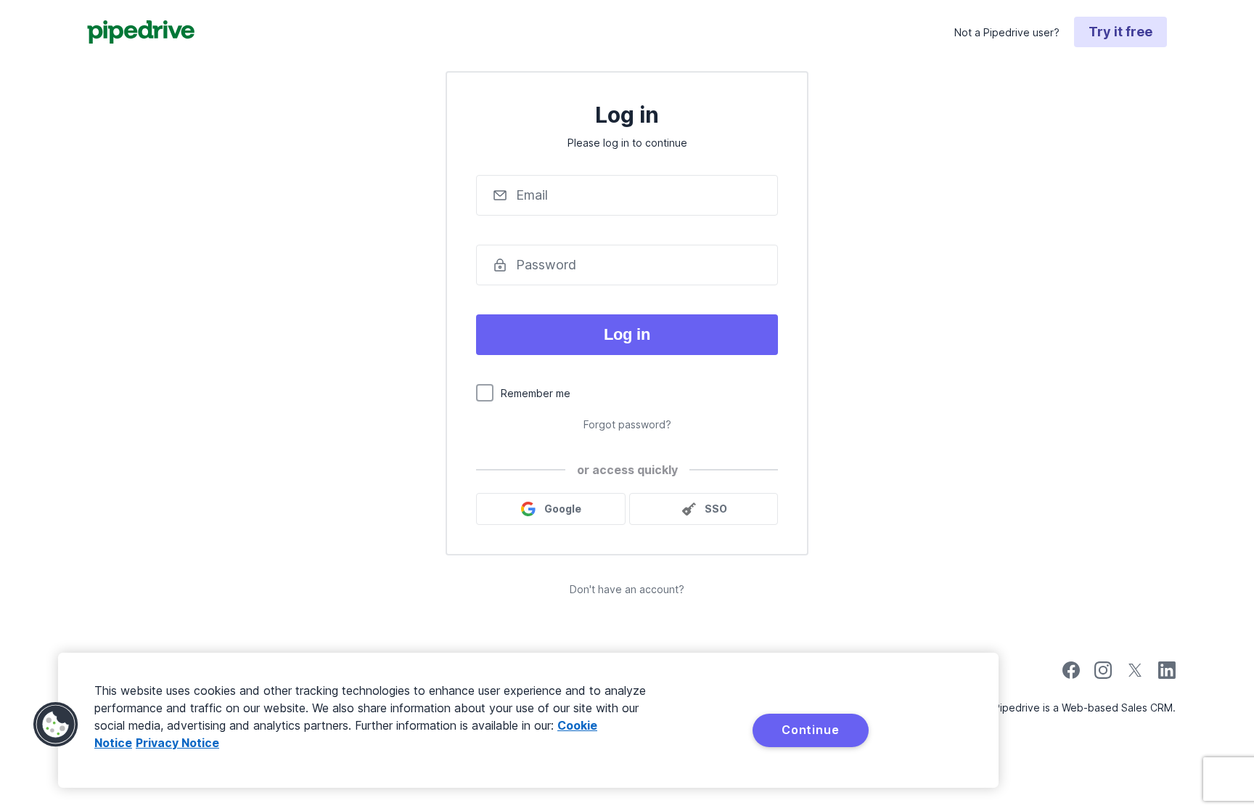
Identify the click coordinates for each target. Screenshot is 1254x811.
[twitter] (1135, 675)
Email (532, 195)
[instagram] (1103, 675)
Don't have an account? (627, 589)
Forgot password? (627, 424)
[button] (56, 724)
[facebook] (1071, 675)
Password (546, 264)
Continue (810, 729)
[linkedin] (1167, 671)
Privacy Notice (177, 742)
